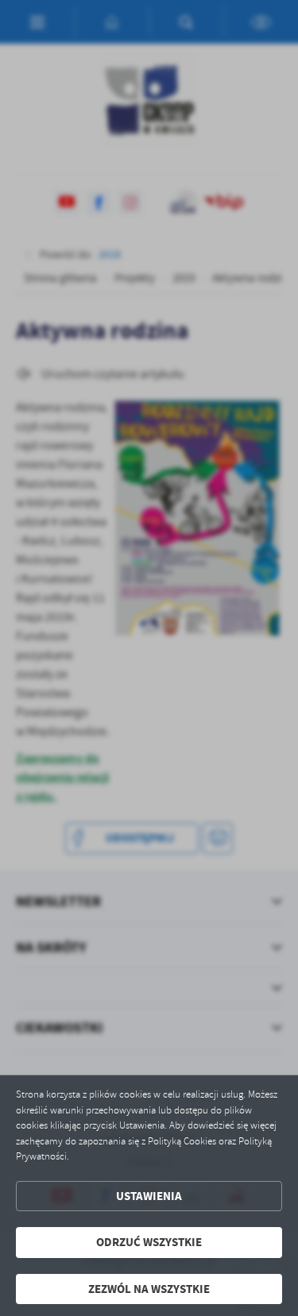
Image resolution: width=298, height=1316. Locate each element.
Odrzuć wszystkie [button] (149, 1242)
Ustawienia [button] (149, 1196)
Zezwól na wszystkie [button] (149, 1289)
